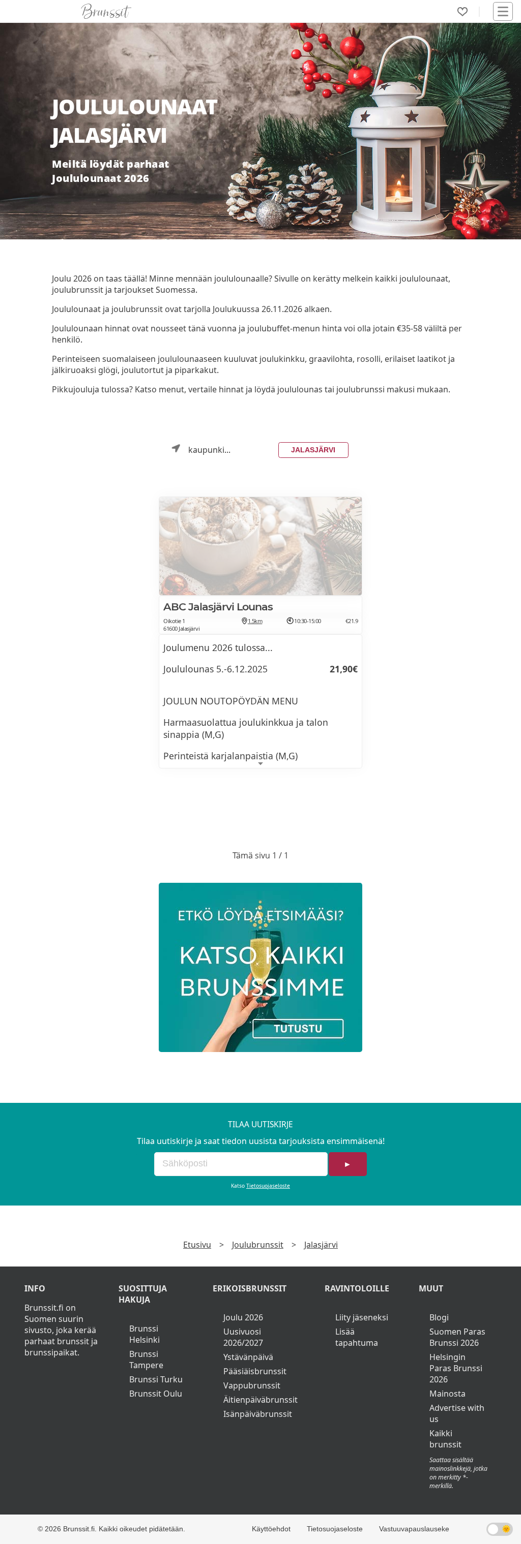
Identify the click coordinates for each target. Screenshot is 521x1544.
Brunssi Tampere (146, 1359)
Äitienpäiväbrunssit (260, 1399)
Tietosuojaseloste (268, 1185)
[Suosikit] (462, 12)
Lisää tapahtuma (356, 1337)
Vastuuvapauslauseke (414, 1529)
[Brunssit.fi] (260, 967)
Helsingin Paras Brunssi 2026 (455, 1368)
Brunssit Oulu (155, 1393)
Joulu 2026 (243, 1317)
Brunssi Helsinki (144, 1334)
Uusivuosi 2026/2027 (243, 1337)
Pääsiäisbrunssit (254, 1371)
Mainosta (447, 1393)
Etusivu (197, 1244)
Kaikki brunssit (445, 1439)
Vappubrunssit (251, 1385)
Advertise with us (456, 1413)
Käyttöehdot (271, 1529)
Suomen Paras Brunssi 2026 (457, 1337)
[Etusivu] (106, 11)
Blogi (439, 1317)
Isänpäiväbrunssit (257, 1413)
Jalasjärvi (313, 450)
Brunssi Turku (156, 1379)
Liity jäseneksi (361, 1317)
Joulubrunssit (257, 1244)
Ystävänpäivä (248, 1357)
